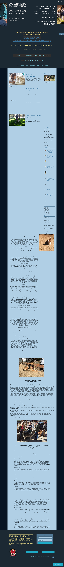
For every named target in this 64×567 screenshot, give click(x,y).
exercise (51, 134)
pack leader (46, 139)
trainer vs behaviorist (47, 143)
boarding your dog (47, 129)
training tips (46, 145)
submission (46, 142)
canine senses (46, 131)
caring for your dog (47, 132)
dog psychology (46, 134)
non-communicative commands (49, 137)
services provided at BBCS (48, 140)
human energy (46, 136)
